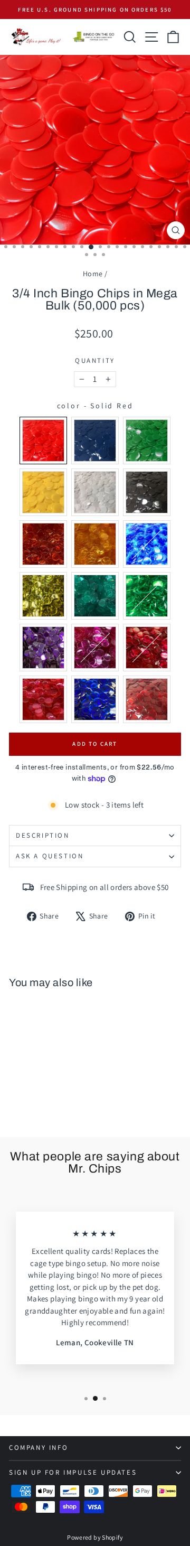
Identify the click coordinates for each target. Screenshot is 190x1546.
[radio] (43, 440)
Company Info (38, 1447)
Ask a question (49, 855)
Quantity (95, 360)
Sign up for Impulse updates (73, 1472)
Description (43, 835)
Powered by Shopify (95, 1537)
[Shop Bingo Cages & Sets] (93, 37)
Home (93, 273)
